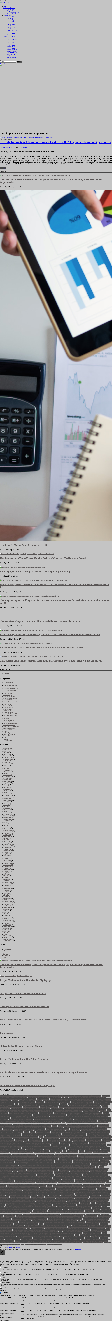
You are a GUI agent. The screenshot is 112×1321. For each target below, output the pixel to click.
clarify (20, 1127)
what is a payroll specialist (55, 1238)
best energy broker (95, 1107)
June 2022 (7, 824)
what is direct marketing (28, 1239)
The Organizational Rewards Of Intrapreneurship (24, 1006)
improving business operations (87, 1170)
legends (77, 1179)
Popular (6, 954)
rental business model (36, 1206)
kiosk (15, 1179)
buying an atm (4, 1122)
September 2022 (8, 819)
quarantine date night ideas (85, 1205)
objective (51, 1190)
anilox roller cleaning (43, 1099)
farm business (106, 1148)
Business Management (10, 698)
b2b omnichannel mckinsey (27, 1102)
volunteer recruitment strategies (92, 1233)
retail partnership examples (66, 1208)
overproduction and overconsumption (98, 1194)
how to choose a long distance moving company (73, 1159)
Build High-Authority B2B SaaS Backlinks (87, 1115)
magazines (102, 1182)
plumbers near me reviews (96, 1198)
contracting (82, 1134)
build (72, 1115)
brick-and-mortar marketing (57, 1115)
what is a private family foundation (74, 1238)
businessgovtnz (102, 1121)
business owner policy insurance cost (63, 1119)
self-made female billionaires (70, 1212)
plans (53, 1198)
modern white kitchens (93, 1186)
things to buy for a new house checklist (79, 1227)
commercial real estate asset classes (13, 1129)
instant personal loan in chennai (67, 1173)
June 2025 (7, 767)
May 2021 (6, 839)
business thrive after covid (13, 1121)
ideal (97, 1167)
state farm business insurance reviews (92, 1220)
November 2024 (8, 778)
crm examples (24, 1137)
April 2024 (7, 789)
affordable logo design (54, 1097)
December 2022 (8, 814)
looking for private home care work (68, 1182)
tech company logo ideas (17, 1225)
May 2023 (6, 806)
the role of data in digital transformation (31, 1227)
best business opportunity (14, 1107)
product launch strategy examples (37, 1203)
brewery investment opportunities (22, 1115)
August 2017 (7, 909)
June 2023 (7, 805)
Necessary (5, 1292)
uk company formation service (25, 1231)
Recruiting (8, 1206)
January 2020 (8, 863)
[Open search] (0, 60)
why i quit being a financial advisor (48, 1242)
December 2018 (8, 884)
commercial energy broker (88, 1127)
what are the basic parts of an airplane (95, 1235)
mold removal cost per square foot (25, 1187)
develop (45, 1140)
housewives (44, 1156)
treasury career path (95, 1228)
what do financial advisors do (50, 1236)
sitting (62, 1214)
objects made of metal (60, 1190)
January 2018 (8, 901)
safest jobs (51, 1211)
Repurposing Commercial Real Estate (85, 1206)
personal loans (94, 1197)
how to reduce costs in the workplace (79, 1164)
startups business (72, 1220)
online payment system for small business (44, 1194)
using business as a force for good (88, 1231)
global (62, 1152)
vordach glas (37, 1235)
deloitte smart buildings (35, 1140)
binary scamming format (7, 1111)
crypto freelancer (33, 1137)
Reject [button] (72, 1249)
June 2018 (7, 893)
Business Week (10, 9)
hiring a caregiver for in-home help (86, 1154)
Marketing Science (11, 51)
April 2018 (7, 896)
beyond (109, 1110)
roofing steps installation (25, 1211)
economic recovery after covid (97, 1143)
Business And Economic (9, 8)
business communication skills (77, 1116)
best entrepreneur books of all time (21, 1108)
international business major (56, 1176)
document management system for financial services (88, 1141)
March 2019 (7, 879)
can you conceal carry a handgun (42, 1122)
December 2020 (8, 846)
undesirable (37, 1231)
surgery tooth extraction (92, 1224)
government (96, 1152)
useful (60, 1231)
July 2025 (6, 765)
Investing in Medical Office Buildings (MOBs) (38, 1178)
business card (45, 1116)
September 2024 (8, 781)
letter (85, 1179)
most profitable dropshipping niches (50, 1187)
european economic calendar (98, 1146)
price (55, 1201)
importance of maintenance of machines (97, 1168)
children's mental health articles (67, 1126)
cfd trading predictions (73, 1124)
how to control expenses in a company (22, 1160)
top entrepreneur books (19, 1228)
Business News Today (12, 39)
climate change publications (30, 1127)
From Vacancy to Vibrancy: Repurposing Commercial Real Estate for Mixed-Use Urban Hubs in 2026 (50, 634)
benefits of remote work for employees (17, 1105)
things (45, 1227)
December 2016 (8, 921)
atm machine (84, 1100)
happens (28, 1154)
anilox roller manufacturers (58, 1099)
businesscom (93, 1121)
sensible (81, 1212)
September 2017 (8, 907)
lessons (81, 1179)
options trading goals (68, 1194)
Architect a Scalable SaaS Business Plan (30, 1100)
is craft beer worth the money (79, 1178)
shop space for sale (28, 1214)
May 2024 (6, 787)
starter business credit (89, 1219)
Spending (61, 1217)
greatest (105, 1152)
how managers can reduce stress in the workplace (92, 1156)
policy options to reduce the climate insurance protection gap (59, 1200)
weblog (82, 1235)
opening (59, 1194)
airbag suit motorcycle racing (77, 1097)
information (11, 1173)
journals (10, 1179)
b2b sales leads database (52, 1102)
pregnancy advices (29, 1201)
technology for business (45, 1225)
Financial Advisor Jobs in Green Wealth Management (84, 1149)
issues (109, 1178)
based (16, 1104)
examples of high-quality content (31, 1148)
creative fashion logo (80, 1135)
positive (86, 1200)
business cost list (91, 1116)
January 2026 (8, 757)
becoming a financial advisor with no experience (45, 1104)
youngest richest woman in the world (35, 1244)
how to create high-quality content (44, 1160)
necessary (21, 1189)
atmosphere (91, 1100)
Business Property (11, 57)
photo (46, 1198)
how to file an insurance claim (63, 1160)
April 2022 (7, 827)
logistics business (5, 1182)
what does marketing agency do (100, 1236)
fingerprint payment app (24, 1151)
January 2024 (8, 794)
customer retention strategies (52, 1137)
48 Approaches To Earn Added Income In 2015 (23, 993)
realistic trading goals (103, 1205)
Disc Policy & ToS (9, 949)
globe (80, 1152)
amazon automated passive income (26, 1099)
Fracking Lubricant (72, 1151)
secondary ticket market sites (102, 1211)
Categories (7, 673)
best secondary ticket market (69, 1110)
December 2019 (8, 865)
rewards (97, 1209)
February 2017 (8, 918)
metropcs (49, 1186)
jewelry (5, 1179)
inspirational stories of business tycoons (41, 1173)
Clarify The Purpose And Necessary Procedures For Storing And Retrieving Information (43, 1072)
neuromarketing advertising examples (67, 1189)
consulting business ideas (43, 1132)
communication (74, 1129)
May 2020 (6, 857)
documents (106, 1141)
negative (30, 1189)
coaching (66, 1127)
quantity (73, 1205)
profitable (76, 1203)
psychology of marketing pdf (38, 1205)
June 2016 (7, 931)
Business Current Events (13, 48)
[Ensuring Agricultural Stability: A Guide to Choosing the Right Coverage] (22, 567)
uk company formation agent (99, 1230)
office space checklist (55, 1192)
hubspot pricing (46, 1167)
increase (15, 1171)
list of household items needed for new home (28, 1181)
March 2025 (7, 771)
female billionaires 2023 (11, 1149)
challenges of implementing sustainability (12, 1126)
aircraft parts (90, 1097)
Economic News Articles (13, 12)
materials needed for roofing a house (93, 1184)
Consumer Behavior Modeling (90, 1132)
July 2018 (6, 891)
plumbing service (13, 1200)
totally (28, 1228)
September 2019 (8, 869)
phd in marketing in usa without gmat (23, 1198)
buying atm (12, 1122)
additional (64, 1096)
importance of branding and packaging (52, 1168)
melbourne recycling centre (15, 1186)
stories (63, 1222)
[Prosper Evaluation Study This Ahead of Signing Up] (16, 976)
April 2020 (7, 858)
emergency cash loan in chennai (60, 1145)
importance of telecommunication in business (40, 1170)
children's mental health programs (87, 1126)
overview (2, 1195)
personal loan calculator (52, 1197)
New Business (10, 31)
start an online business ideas (56, 1219)
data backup (16, 1138)
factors (68, 1148)
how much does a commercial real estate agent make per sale (52, 1157)
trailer (68, 1228)
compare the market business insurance (11, 1132)
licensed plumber (9, 1181)
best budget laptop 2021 (93, 1105)
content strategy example (13, 1134)
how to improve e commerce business (26, 1162)
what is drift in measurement (43, 1239)
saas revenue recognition (40, 1211)
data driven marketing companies (30, 1138)
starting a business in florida (58, 1220)
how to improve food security (45, 1162)
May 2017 (6, 914)
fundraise (3, 1152)
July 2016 (6, 929)
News (5, 731)
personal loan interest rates (81, 1197)
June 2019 (7, 874)
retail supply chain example (83, 1208)
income (10, 1171)
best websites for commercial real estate (90, 1110)
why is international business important (70, 1242)
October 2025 (7, 762)
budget (69, 1115)
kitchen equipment (22, 1179)
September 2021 (8, 836)
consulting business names (58, 1132)
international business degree (18, 1176)
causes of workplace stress (73, 1122)
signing (58, 1214)
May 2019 (6, 876)
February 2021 (8, 843)
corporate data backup (102, 1134)
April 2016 (7, 934)
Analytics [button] (2, 1276)
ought (85, 1194)
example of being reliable (13, 1148)
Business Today (11, 42)
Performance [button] (3, 1271)
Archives (6, 675)
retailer (18, 1209)
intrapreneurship (11, 1178)
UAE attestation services (83, 1230)
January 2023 (8, 813)
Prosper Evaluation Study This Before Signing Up (24, 1059)
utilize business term (28, 1233)
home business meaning (104, 1154)
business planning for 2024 (82, 1119)
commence (76, 1127)
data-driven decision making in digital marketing (90, 1138)
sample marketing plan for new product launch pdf (69, 1211)
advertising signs (22, 1097)
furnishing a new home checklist (19, 1152)
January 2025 (8, 775)
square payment (102, 1217)
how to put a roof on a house (59, 1164)
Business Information (12, 49)
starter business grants (102, 1219)
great (101, 1152)
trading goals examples (37, 1228)
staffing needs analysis (18, 1219)
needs (26, 1189)
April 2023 (7, 808)
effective (8, 1145)
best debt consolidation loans (67, 1107)
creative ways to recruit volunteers (97, 1135)
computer (26, 1132)
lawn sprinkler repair (68, 1179)
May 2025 (6, 768)
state (79, 1220)
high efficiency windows (66, 1154)
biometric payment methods (91, 1111)
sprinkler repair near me (75, 1217)
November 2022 (8, 816)
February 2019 (8, 880)
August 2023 (7, 801)
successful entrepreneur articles (75, 1224)
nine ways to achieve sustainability (33, 1190)
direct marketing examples (77, 1140)
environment (44, 1146)
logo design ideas (41, 1182)
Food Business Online (56, 1151)
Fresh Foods (88, 1151)
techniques (28, 1225)
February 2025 (8, 773)
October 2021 (7, 835)
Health (33, 1154)
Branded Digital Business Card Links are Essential (81, 1113)
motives (63, 1187)
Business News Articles (9, 36)
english (109, 1145)
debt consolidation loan (21, 1140)
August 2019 (7, 871)
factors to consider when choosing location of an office (86, 1148)
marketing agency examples (48, 1184)
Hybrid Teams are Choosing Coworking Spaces (81, 1167)
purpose (49, 1205)
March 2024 (7, 790)
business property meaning (98, 1119)
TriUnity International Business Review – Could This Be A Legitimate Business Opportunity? (55, 142)
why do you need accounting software (26, 1242)
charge (49, 1126)
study (45, 1224)
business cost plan (5, 1118)
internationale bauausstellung (91, 1176)
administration (71, 1096)
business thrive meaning (41, 1121)
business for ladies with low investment (22, 1118)
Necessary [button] (3, 1290)
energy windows (101, 1145)
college (71, 1127)
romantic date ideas (12, 1211)
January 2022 (8, 830)
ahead (66, 1097)
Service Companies (94, 1212)
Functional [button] (3, 1266)
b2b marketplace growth (11, 1102)
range (95, 1205)
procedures (23, 1203)
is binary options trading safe (61, 1178)
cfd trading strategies (86, 1124)
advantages (79, 1096)
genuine (58, 1152)
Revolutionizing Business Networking (84, 1209)
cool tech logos (91, 1134)
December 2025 (8, 759)
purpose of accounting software (62, 1205)
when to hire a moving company (87, 1241)
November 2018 (8, 885)
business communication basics (59, 1116)
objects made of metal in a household (78, 1190)
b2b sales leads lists (64, 1102)
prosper (93, 1203)
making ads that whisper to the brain (11, 1184)
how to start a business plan (27, 1165)
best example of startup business (40, 1108)
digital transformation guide (56, 1140)
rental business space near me (65, 1206)
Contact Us (7, 948)
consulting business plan (73, 1132)
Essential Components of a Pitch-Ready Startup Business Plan (71, 1146)
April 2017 (7, 915)
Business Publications (12, 40)
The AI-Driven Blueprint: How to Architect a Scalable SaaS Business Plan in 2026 (40, 621)
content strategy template (53, 1134)
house (39, 1156)
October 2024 (7, 779)
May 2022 (6, 825)
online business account (73, 1192)
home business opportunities (8, 1156)
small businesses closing (90, 1216)
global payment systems (71, 1152)
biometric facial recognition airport (49, 1111)
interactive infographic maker (45, 1175)
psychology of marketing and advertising (18, 1205)
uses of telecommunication (70, 1231)
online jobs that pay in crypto (13, 1194)
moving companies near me (74, 1187)
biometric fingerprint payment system (71, 1111)
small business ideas (9, 1216)
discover (20, 1141)
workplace (17, 1244)
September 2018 (8, 888)
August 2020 (7, 852)
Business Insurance (11, 33)
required (104, 1206)
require (99, 1206)
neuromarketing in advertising (87, 1189)
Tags (5, 957)
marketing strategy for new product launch (69, 1184)
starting (14, 1220)
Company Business (11, 11)
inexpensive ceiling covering (45, 1171)
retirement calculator (27, 1209)
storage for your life (42, 1222)
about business (48, 1096)
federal (2, 1149)
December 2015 (8, 940)
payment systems (81, 1195)
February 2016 (8, 937)
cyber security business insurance (91, 1137)
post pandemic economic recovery (99, 1200)
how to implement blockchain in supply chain (86, 1160)
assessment (76, 1100)
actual (55, 1096)
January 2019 (8, 882)
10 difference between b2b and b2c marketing (13, 1096)
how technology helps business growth (29, 1159)
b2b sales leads (40, 1102)
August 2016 (7, 928)
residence (34, 1208)
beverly (104, 1110)
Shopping (37, 1214)
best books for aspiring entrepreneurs (57, 1105)
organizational (79, 1194)
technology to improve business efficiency (84, 1225)
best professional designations (32, 1110)
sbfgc (91, 1211)
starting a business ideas (24, 1220)
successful (50, 1224)
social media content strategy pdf (40, 1217)
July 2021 (6, 838)
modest (103, 1186)
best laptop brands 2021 (71, 1108)
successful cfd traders (59, 1224)
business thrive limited (27, 1121)
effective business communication (21, 1145)
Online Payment (11, 54)
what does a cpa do (65, 1236)
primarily (60, 1201)
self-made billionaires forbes (39, 1212)
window (11, 1244)
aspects (71, 1100)
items (1, 1179)
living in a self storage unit (66, 1181)
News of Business (11, 37)
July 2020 (6, 854)
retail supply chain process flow (101, 1208)
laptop (59, 1179)
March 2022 (7, 828)
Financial (6, 23)
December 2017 (8, 903)
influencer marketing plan (61, 1171)
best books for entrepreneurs (77, 1105)
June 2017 (7, 912)
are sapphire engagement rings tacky (54, 1100)
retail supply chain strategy (8, 1209)
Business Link (10, 17)
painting (22, 1195)
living (57, 1181)
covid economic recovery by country (10, 1135)
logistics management (16, 1182)
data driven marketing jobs (68, 1138)
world (22, 1244)
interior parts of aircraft (62, 1175)
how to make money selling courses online (38, 1164)
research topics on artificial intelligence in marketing (15, 1208)
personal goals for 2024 (37, 1197)
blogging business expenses (30, 1113)
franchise (81, 1151)
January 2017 (8, 920)
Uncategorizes (8, 740)
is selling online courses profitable (98, 1178)
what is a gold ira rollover (40, 1238)
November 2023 (8, 797)
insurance (80, 1173)
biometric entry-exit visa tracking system (27, 1111)
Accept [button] (69, 1249)
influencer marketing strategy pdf (79, 1171)
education (3, 1145)
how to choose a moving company (97, 1159)
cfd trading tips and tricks (101, 1124)
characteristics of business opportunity (35, 1126)
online (64, 1192)
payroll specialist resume (93, 1195)
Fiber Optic (22, 1149)
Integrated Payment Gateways (92, 1173)
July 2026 (6, 749)
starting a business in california (41, 1220)
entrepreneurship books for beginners (28, 1146)
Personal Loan (10, 34)
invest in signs (21, 1178)
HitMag (18, 1247)
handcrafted (15, 1154)
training (72, 1228)
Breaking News (11, 45)
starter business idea (6, 1220)
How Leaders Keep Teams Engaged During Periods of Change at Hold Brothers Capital (43, 558)
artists (67, 1100)
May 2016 (6, 933)
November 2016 (8, 923)
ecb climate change (65, 1143)
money (37, 1187)
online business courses (87, 1192)
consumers (102, 1132)
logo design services (51, 1182)
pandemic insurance (31, 1195)
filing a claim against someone (34, 1149)
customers (64, 1137)
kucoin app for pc (47, 1179)
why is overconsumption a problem (93, 1242)
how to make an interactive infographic (84, 1162)
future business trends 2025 (42, 1152)
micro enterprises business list (61, 1186)
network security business (47, 1189)
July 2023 (6, 803)
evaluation (3, 1148)
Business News (10, 21)
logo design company (29, 1182)
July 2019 (6, 873)
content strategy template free (70, 1134)
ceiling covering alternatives (38, 1124)
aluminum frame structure (8, 1099)
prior (64, 1201)
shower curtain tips (50, 1214)
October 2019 (7, 868)
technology (34, 1225)
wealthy (77, 1235)
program (82, 1203)
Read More (3, 168)
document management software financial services (57, 1141)
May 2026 (6, 753)
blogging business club (15, 1113)
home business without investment (27, 1156)
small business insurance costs (63, 1216)
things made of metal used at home (57, 1227)
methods (43, 1186)
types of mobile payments (37, 1230)
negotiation (36, 1189)
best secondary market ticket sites (51, 1110)
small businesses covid (104, 1216)
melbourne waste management (32, 1186)
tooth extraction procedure (99, 1227)
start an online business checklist (37, 1219)
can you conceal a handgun (24, 1122)
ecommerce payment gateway (79, 1143)
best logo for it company (85, 1108)
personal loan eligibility (66, 1197)
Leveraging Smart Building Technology (99, 1179)
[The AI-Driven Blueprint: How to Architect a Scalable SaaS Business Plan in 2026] (6, 617)
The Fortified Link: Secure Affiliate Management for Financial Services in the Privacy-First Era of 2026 (51, 660)
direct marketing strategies (94, 1140)
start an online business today (73, 1219)
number (45, 1190)
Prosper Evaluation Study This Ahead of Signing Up (25, 980)
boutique (63, 1113)
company (62, 1130)
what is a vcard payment (92, 1238)
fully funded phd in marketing (101, 1151)
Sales (8, 55)
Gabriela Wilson (22, 147)
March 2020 (7, 860)
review (71, 1209)
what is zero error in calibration (46, 1241)
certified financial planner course (56, 1124)
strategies (93, 1222)
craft (47, 1135)
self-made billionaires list (54, 1212)
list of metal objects (46, 1181)
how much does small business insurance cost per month (86, 1157)
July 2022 (6, 822)
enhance (2, 1146)
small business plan (77, 1216)
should (42, 1214)
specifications (54, 1217)
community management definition (89, 1129)
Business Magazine (11, 20)
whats (58, 1241)
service (86, 1212)
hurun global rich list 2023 (59, 1167)
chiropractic (101, 1126)
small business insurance (23, 1216)
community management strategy (23, 1130)
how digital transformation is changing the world (62, 1156)
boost (59, 1113)
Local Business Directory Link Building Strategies (94, 1181)
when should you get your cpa (69, 1241)
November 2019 (8, 866)
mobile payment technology (78, 1186)
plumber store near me (81, 1198)
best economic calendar (83, 1107)
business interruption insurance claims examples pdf (95, 1118)
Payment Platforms (54, 1195)
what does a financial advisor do (80, 1236)
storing (88, 1222)
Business (6, 43)
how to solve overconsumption (99, 1164)
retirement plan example (41, 1209)
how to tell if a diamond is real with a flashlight (85, 1165)
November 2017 (8, 904)
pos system (80, 1200)
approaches (15, 1100)
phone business (39, 1198)
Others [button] (2, 1285)
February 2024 (8, 792)
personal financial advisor (22, 1197)
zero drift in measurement (54, 1244)
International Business (75, 1175)
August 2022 (7, 820)
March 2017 (7, 917)
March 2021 (7, 841)
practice (2, 1201)
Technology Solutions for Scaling (61, 1225)
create (51, 1135)
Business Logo (10, 18)
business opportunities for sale (43, 1119)
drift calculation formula (36, 1143)
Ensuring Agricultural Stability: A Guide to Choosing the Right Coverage (35, 571)
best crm (55, 1107)
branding (99, 1113)
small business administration (76, 1214)
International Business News (14, 30)
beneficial (90, 1104)
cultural (41, 1137)
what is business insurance (12, 1239)
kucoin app (38, 1179)
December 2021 (8, 831)
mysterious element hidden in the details (94, 1187)
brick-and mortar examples (41, 1115)
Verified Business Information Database (51, 1233)
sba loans (87, 1211)
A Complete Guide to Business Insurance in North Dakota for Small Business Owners (41, 647)
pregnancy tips (49, 1201)
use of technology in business (49, 1231)
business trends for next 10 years (71, 1121)
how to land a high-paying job (63, 1162)
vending (36, 1233)
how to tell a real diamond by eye (62, 1165)
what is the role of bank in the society (26, 1241)
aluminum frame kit (100, 1097)
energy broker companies (77, 1145)
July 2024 (6, 784)
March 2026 (7, 754)
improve (55, 1170)
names (16, 1189)
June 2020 (7, 855)
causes (63, 1122)
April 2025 (7, 770)
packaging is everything (13, 1195)
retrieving (65, 1209)
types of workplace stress (68, 1230)
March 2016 (7, 936)
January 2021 (8, 844)
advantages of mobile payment (92, 1096)
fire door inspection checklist (40, 1151)
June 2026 (7, 751)
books (55, 1113)
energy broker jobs (91, 1145)
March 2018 (7, 898)
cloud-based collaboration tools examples (51, 1127)
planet (50, 1198)
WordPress (10, 1247)
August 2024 (7, 783)
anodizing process (85, 1099)
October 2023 (7, 798)
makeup (108, 1182)
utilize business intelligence (14, 1233)
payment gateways (43, 1195)
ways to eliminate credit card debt (64, 1235)
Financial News (11, 24)
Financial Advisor (11, 25)
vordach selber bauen (47, 1235)
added (59, 1096)
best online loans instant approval (13, 1110)
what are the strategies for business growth (29, 1236)
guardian (8, 1154)
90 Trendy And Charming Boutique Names (21, 1046)
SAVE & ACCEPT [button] (5, 1320)
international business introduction (37, 1176)
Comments (7, 955)
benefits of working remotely (37, 1105)
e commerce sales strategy (51, 1143)
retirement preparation (55, 1209)
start (26, 1219)
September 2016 (8, 926)
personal (12, 1197)
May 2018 (6, 895)
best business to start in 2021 (31, 1107)
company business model (73, 1130)
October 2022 (7, 817)
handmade (22, 1154)
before (62, 1104)
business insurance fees (54, 1118)
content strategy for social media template (34, 1134)
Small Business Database (93, 1214)
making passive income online (31, 1184)
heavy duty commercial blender (45, 1154)
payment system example (68, 1195)
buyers (109, 1121)
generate (52, 1152)
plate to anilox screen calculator (65, 1198)
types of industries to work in (21, 1230)
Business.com (6, 1033)
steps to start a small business (27, 1222)
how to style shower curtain (43, 1165)
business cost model (102, 1116)
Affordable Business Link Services (38, 1097)
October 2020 (7, 849)
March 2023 (7, 809)
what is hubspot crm (59, 1239)
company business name (88, 1130)
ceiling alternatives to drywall (21, 1124)
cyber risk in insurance (74, 1137)
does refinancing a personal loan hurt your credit (14, 1143)
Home (5, 6)
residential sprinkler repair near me (47, 1208)
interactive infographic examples (26, 1175)
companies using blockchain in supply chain (47, 1130)
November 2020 (8, 847)
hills (74, 1154)
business (38, 1116)
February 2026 (8, 756)
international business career (91, 1175)
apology (93, 1099)
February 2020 (8, 861)
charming (54, 1126)
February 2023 (8, 811)
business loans (4, 1119)
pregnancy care (40, 1201)
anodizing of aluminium (73, 1099)
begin (65, 1104)
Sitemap (6, 951)
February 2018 (8, 899)
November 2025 (8, 760)
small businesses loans (6, 1217)
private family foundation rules (80, 1201)
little (53, 1181)
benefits (95, 1104)
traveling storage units (81, 1228)
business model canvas (26, 1119)
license (2, 1181)
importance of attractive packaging (29, 1168)
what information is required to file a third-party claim (16, 1238)
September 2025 (8, 764)
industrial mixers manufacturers (27, 1171)
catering (58, 1122)
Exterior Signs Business (58, 1148)
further (31, 1152)
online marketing (27, 1194)
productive (50, 1203)
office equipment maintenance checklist (11, 1192)
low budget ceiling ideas (86, 1182)
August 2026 (7, 748)
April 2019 (7, 877)
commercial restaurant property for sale (57, 1129)
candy (54, 1122)
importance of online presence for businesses (13, 1170)
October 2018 (7, 887)
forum (64, 1151)
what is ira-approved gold (72, 1239)
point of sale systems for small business (29, 1200)
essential (50, 1146)
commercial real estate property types (34, 1129)
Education (7, 717)
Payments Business (11, 27)
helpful (57, 1154)
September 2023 (8, 800)
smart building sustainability (21, 1217)
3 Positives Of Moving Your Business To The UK (23, 545)
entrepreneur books (11, 1146)
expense (48, 1148)
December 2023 (8, 795)
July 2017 (6, 910)
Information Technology (22, 1173)
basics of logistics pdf (25, 1104)
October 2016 (7, 925)
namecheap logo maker (7, 1189)
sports (66, 1217)
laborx (55, 1179)
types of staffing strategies (53, 1230)
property (87, 1203)
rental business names (49, 1206)
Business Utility (7, 15)
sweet (8, 1225)
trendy (103, 1228)
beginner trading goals (74, 1104)
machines (96, 1182)
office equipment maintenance (102, 1190)
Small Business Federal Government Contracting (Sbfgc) (27, 1085)
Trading (6, 739)
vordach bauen (28, 1235)
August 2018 (7, 890)
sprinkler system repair (90, 1217)
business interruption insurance (70, 1118)
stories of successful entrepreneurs (75, 1222)
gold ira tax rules (87, 1152)
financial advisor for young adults (58, 1149)
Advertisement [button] (4, 1280)
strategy (41, 1224)
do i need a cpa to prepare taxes (33, 1141)
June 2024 (7, 786)
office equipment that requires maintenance (36, 1192)
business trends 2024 (55, 1121)
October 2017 (7, 906)
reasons (2, 1206)
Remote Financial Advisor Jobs (20, 1206)
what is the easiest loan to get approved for (93, 1239)
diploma (67, 1140)
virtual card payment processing (72, 1233)
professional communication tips (63, 1203)
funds (7, 1152)
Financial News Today (12, 28)
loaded (77, 1181)
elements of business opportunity (40, 1145)
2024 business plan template (35, 1096)
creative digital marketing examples (63, 1135)
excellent (43, 1148)
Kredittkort (31, 1179)
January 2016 (8, 939)
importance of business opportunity (74, 1168)
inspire (56, 1173)
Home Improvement (12, 52)
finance (46, 1149)
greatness (3, 1154)
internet (102, 1176)
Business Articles (11, 46)
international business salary (73, 1176)
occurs (91, 1190)
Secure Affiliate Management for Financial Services (15, 1212)
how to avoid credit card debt (49, 1159)
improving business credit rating (68, 1170)
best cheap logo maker (46, 1107)
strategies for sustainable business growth (26, 1224)
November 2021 (8, 833)
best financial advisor (57, 1108)
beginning (84, 1104)
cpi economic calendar (39, 1135)
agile (63, 1097)
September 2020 (8, 850)
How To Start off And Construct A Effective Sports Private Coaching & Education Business (44, 1019)
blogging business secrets (46, 1113)
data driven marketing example (50, 1138)
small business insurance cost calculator (42, 1216)
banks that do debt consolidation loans (82, 1102)
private (69, 1201)
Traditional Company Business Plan (55, 1228)
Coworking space (27, 1135)
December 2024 (8, 776)
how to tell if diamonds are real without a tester (27, 1167)
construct (32, 1132)
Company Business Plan (102, 1130)
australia (98, 1100)
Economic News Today (12, 14)
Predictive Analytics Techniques (14, 1201)
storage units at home (54, 1222)
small (66, 1214)
